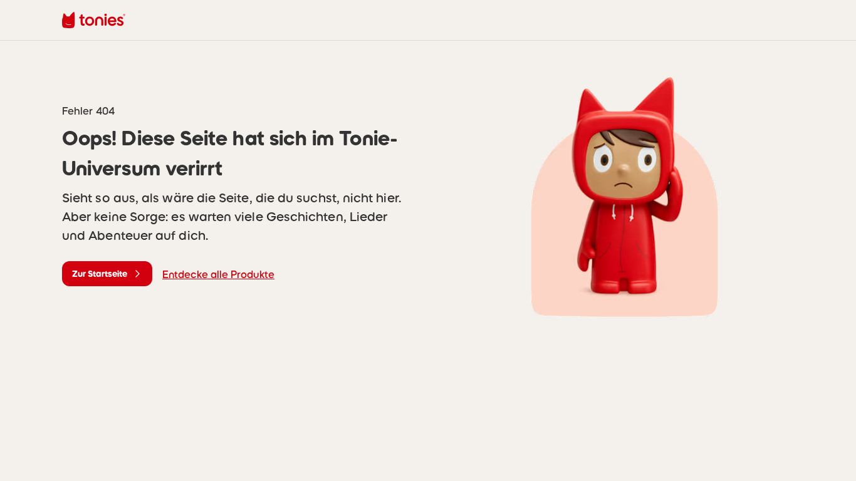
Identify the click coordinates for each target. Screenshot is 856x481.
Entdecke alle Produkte (218, 274)
